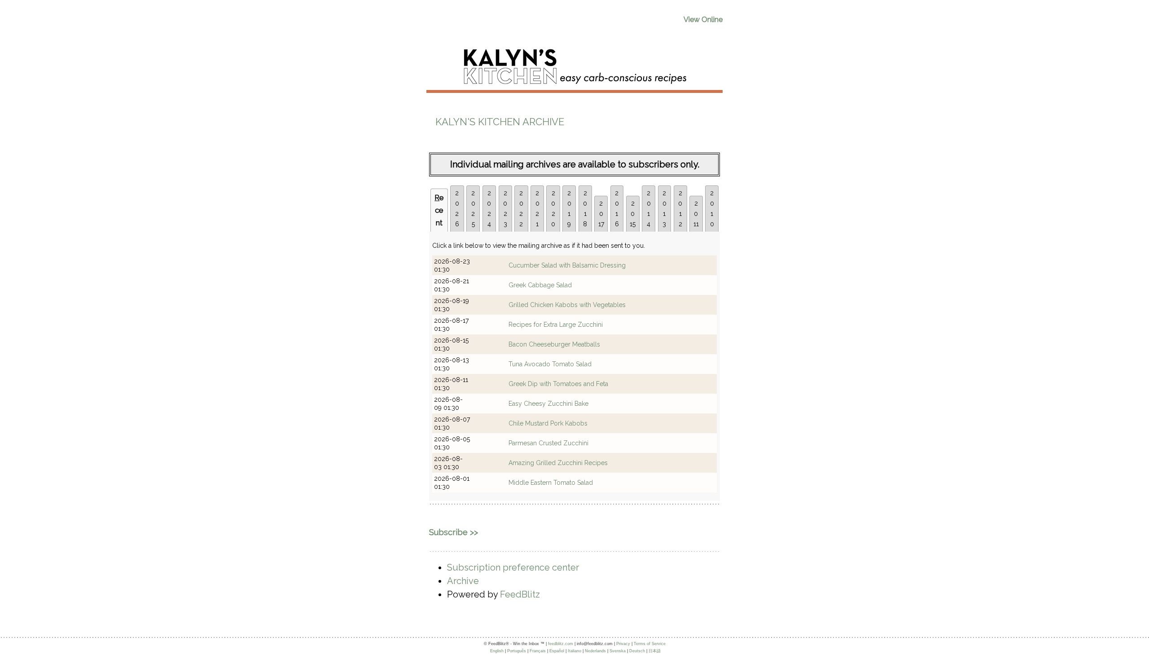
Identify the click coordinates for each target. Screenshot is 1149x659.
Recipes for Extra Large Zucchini (556, 324)
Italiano (574, 651)
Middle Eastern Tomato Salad (551, 482)
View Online (703, 19)
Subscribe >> (453, 532)
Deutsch (637, 651)
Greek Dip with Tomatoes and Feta (558, 383)
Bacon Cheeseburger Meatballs (554, 344)
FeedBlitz (520, 594)
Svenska (618, 651)
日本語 (655, 651)
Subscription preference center (513, 567)
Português (516, 651)
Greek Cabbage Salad (540, 285)
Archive (463, 581)
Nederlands (595, 651)
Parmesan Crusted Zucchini (548, 443)
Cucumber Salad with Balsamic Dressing (567, 265)
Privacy (623, 643)
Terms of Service (650, 643)
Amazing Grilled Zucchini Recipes (558, 462)
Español (556, 651)
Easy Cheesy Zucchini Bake (548, 403)
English (497, 651)
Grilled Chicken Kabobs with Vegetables (567, 304)
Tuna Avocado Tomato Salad (550, 364)
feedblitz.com (560, 643)
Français (538, 651)
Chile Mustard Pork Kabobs (548, 423)
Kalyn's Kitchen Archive (499, 121)
